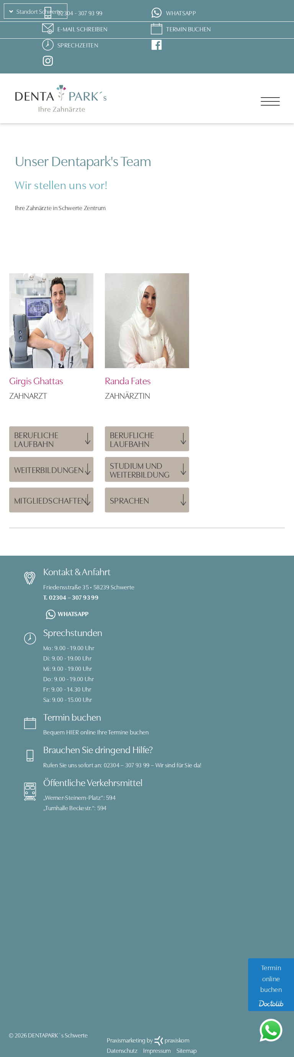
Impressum (157, 1050)
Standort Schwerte (38, 11)
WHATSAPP (73, 613)
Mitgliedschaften (50, 500)
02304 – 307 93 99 (127, 764)
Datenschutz (122, 1050)
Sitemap (186, 1050)
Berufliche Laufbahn (36, 439)
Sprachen (129, 500)
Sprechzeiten (77, 45)
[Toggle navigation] (270, 101)
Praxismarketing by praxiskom (148, 1040)
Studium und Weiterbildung (140, 469)
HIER (72, 732)
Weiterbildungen (48, 469)
